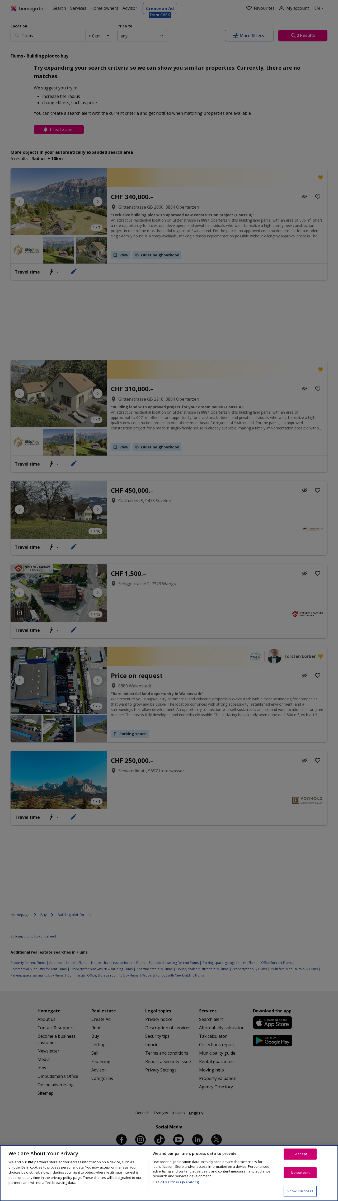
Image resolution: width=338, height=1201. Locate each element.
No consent (300, 1172)
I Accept (300, 1153)
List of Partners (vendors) (176, 1182)
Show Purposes (300, 1191)
